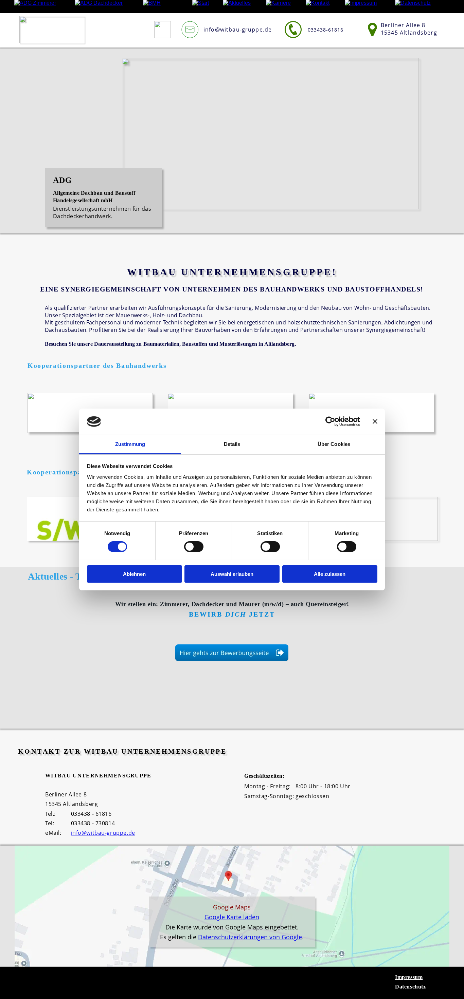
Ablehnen (134, 574)
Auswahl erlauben (232, 574)
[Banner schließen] (375, 421)
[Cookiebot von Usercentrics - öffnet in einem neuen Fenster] (330, 421)
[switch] (193, 546)
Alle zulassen (329, 574)
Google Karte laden (231, 917)
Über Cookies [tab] (334, 444)
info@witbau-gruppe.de (103, 832)
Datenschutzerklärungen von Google (250, 937)
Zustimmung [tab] (130, 444)
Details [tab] (232, 444)
